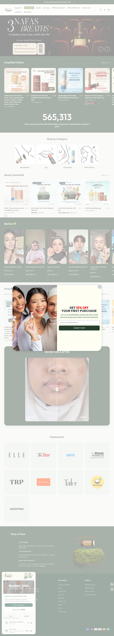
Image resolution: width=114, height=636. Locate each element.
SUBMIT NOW (79, 328)
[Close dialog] (100, 287)
